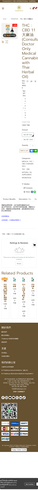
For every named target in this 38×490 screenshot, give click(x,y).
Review (19, 263)
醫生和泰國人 (5, 335)
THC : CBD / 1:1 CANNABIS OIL (13, 234)
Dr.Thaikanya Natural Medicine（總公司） (15, 370)
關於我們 (4, 332)
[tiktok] (24, 397)
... (8, 19)
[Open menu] (3, 8)
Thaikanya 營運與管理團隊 (9, 339)
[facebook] (3, 397)
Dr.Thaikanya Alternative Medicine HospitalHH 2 (17, 374)
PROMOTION (14, 19)
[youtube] (10, 397)
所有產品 (4, 353)
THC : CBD (26, 169)
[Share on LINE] (35, 192)
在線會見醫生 (5, 356)
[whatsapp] (17, 397)
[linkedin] (20, 397)
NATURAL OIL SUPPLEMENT (27, 173)
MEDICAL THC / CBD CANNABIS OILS (28, 163)
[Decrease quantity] (30, 145)
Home (4, 19)
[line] (13, 397)
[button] (30, 8)
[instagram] (6, 397)
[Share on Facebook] (32, 192)
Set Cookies (29, 484)
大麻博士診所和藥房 (7, 367)
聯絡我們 (4, 342)
